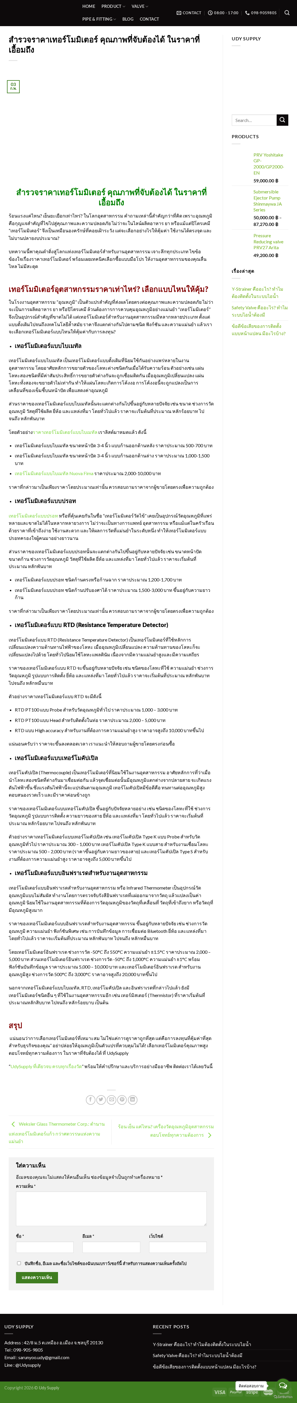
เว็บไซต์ (156, 1236)
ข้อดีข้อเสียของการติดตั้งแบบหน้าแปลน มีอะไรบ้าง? (259, 329)
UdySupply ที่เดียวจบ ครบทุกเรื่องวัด (46, 1066)
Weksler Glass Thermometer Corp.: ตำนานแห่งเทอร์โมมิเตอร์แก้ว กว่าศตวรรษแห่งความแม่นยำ (57, 1132)
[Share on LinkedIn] (132, 1100)
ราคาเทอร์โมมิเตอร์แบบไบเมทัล (65, 432)
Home (88, 6)
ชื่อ (20, 1236)
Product (112, 6)
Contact (149, 19)
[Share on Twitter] (101, 1100)
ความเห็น (26, 1186)
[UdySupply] (37, 13)
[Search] (287, 13)
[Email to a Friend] (111, 1100)
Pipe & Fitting (97, 19)
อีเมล (88, 1236)
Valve (138, 6)
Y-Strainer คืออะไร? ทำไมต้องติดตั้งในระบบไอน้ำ (257, 292)
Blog (127, 19)
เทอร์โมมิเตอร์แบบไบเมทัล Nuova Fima (54, 473)
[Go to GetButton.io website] (283, 1397)
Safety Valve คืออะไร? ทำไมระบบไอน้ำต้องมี (260, 311)
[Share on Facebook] (90, 1100)
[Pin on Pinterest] (122, 1100)
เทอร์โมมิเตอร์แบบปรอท (33, 515)
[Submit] (282, 120)
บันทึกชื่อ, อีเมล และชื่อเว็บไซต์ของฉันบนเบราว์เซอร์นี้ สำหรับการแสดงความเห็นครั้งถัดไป (105, 1264)
